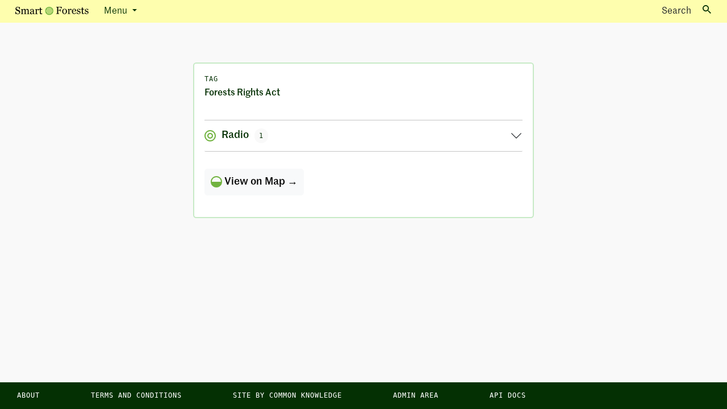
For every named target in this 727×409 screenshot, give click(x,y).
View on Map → (260, 182)
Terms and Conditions (136, 395)
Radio (243, 135)
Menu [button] (116, 11)
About (28, 395)
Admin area (415, 395)
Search (676, 11)
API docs (508, 395)
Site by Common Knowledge (287, 395)
